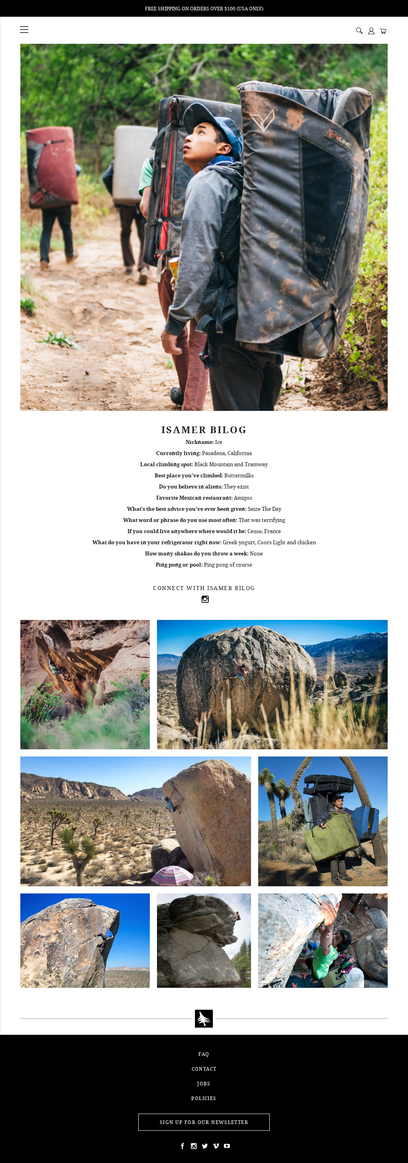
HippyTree (44, 30)
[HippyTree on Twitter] (193, 1146)
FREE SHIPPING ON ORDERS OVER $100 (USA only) (204, 8)
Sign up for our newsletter (204, 1122)
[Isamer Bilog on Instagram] (204, 599)
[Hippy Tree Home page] (204, 1019)
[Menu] (24, 30)
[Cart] (383, 31)
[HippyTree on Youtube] (226, 1146)
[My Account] (371, 31)
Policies (203, 1098)
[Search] (359, 31)
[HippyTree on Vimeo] (215, 1146)
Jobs (204, 1083)
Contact (204, 1068)
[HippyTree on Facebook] (181, 1146)
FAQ (203, 1054)
